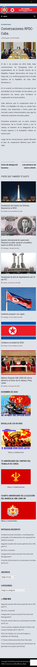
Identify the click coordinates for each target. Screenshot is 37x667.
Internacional (6, 24)
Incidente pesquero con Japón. (13, 314)
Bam (24, 664)
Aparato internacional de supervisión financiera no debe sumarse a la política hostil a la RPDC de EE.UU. (16, 242)
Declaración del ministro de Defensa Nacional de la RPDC (15, 206)
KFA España (16, 38)
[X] (34, 2)
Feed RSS (7, 599)
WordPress (18, 664)
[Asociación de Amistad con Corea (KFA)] (18, 10)
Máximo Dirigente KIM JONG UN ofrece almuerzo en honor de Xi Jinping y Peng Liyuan (16, 380)
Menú (5, 16)
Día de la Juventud (8, 550)
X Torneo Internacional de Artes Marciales (16, 640)
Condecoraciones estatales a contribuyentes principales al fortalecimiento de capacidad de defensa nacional (18, 537)
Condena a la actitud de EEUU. (12, 342)
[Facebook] (31, 2)
